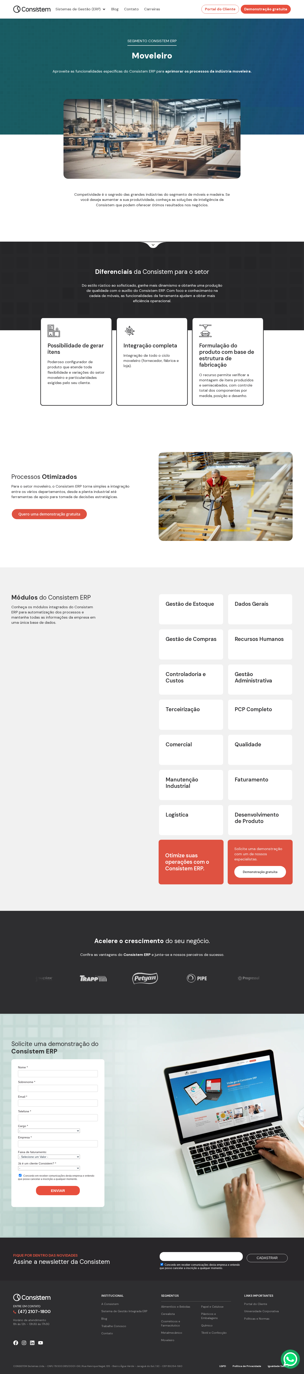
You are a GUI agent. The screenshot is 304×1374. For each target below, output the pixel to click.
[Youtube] (40, 1342)
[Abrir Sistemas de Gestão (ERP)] (104, 9)
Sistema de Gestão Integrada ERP (124, 1311)
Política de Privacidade (247, 1366)
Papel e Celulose (212, 1306)
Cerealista (168, 1314)
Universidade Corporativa (261, 1311)
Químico (207, 1325)
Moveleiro (167, 1340)
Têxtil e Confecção (214, 1333)
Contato (107, 1333)
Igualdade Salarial (278, 1366)
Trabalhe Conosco (113, 1326)
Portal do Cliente (255, 1304)
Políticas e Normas (256, 1318)
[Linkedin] (32, 1342)
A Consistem (110, 1304)
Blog (104, 1318)
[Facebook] (15, 1342)
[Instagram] (24, 1342)
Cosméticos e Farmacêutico (170, 1323)
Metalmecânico (171, 1333)
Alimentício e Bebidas (175, 1306)
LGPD (222, 1366)
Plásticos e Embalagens (209, 1316)
